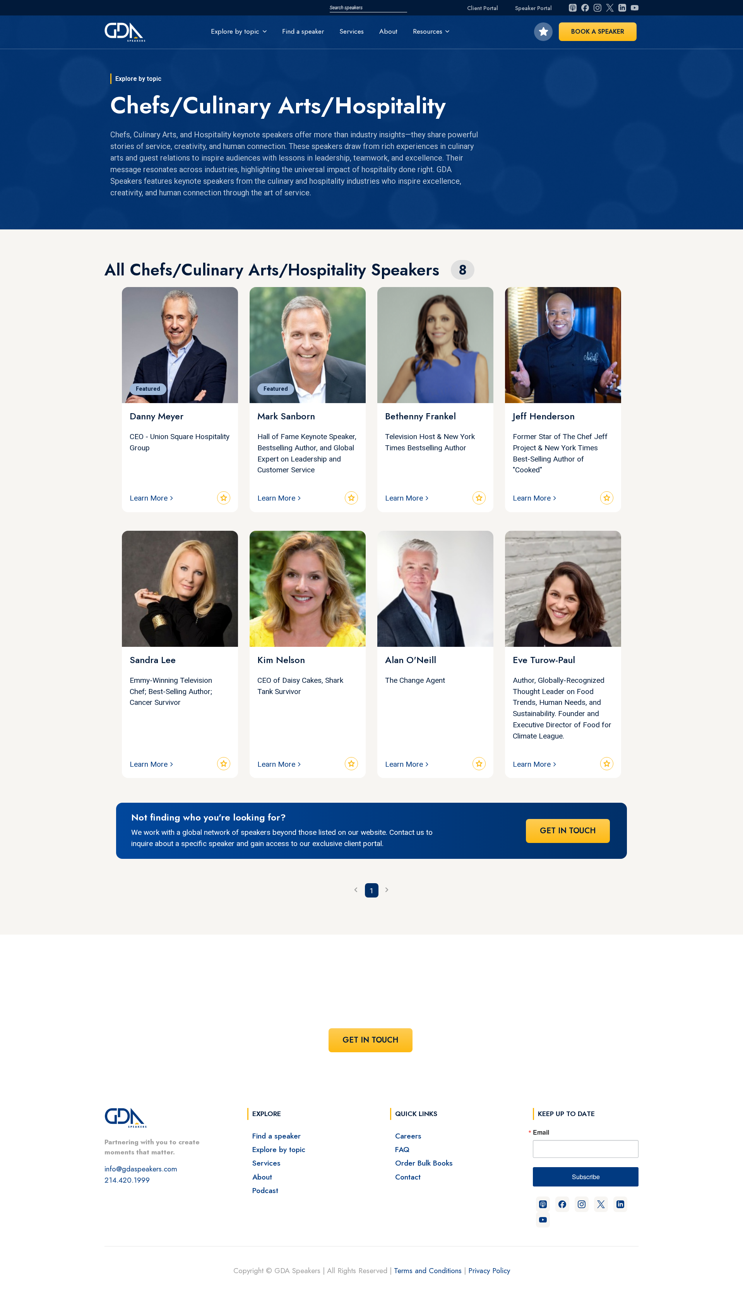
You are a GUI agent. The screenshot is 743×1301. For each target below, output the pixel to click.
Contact (408, 1176)
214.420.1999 (127, 1179)
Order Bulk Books (424, 1162)
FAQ (402, 1149)
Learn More (149, 498)
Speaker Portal (533, 8)
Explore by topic (278, 1149)
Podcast (265, 1190)
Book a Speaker (597, 31)
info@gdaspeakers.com (140, 1168)
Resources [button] (427, 31)
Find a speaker (303, 31)
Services (351, 31)
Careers (408, 1135)
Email (541, 1132)
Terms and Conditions (428, 1270)
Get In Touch (568, 830)
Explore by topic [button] (235, 31)
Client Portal (482, 8)
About (388, 31)
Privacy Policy (489, 1270)
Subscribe (586, 1176)
